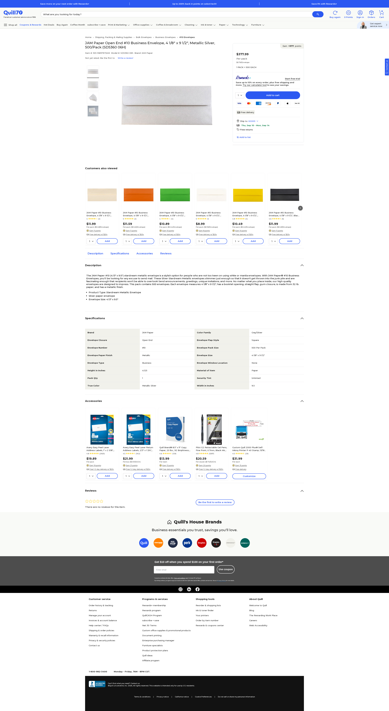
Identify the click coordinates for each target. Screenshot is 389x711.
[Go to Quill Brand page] (144, 543)
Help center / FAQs (99, 625)
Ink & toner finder (205, 610)
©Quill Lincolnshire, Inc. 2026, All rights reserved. (128, 686)
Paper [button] (222, 25)
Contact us (94, 645)
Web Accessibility (258, 625)
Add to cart (272, 95)
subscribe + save (96, 25)
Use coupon (226, 569)
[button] (318, 14)
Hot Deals (49, 25)
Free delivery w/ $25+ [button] (99, 234)
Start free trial (292, 78)
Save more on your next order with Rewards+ (64, 4)
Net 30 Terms (149, 625)
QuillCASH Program (152, 615)
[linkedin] (189, 589)
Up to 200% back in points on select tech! (194, 4)
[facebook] (197, 589)
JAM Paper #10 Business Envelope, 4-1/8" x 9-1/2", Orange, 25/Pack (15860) (135, 214)
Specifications (119, 253)
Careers (253, 620)
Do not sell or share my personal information (236, 697)
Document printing (152, 635)
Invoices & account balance (103, 620)
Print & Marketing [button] (117, 25)
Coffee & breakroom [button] (167, 25)
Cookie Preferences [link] (203, 697)
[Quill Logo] (13, 12)
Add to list (245, 137)
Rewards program (151, 610)
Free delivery (247, 112)
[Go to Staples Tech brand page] (216, 543)
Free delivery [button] (240, 469)
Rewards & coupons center (210, 625)
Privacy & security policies (102, 640)
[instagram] (180, 589)
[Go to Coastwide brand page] (158, 543)
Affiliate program (150, 660)
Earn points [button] (292, 46)
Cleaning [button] (189, 25)
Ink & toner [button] (206, 25)
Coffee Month (77, 25)
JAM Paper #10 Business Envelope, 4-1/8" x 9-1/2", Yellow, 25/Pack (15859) (244, 214)
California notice (182, 697)
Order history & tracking (101, 605)
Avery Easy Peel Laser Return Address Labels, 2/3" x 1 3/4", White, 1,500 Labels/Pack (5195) (138, 448)
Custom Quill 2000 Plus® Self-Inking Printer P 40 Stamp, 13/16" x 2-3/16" (248, 448)
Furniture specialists (152, 645)
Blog (251, 610)
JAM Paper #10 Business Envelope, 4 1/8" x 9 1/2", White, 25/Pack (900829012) (210, 214)
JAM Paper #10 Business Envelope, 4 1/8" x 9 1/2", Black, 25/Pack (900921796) (284, 214)
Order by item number (207, 620)
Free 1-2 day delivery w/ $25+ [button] (102, 469)
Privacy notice (163, 697)
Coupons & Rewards (30, 25)
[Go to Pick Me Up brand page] (173, 543)
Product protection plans (155, 650)
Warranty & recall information (103, 635)
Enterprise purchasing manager (158, 640)
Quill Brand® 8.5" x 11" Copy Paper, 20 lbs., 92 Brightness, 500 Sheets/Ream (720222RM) (174, 448)
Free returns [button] (246, 129)
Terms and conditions (179, 578)
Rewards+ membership (154, 605)
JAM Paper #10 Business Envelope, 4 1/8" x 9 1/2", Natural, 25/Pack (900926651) (101, 214)
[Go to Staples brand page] (201, 543)
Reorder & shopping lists (208, 605)
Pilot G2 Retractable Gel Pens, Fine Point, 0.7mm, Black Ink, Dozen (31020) (211, 448)
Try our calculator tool (255, 85)
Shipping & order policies (101, 630)
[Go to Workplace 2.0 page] (245, 543)
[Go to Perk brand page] (187, 543)
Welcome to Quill (258, 605)
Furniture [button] (256, 25)
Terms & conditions (142, 697)
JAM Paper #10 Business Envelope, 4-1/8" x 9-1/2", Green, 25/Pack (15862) (171, 214)
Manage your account (100, 615)
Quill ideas (147, 655)
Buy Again (62, 25)
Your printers (202, 615)
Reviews (166, 253)
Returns (93, 610)
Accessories (144, 253)
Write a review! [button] (125, 58)
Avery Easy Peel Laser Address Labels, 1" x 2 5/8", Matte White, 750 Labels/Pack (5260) (102, 448)
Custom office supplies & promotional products (166, 630)
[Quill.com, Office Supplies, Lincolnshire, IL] (97, 684)
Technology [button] (238, 25)
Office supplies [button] (141, 25)
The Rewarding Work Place (263, 615)
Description (95, 253)
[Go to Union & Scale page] (230, 543)
